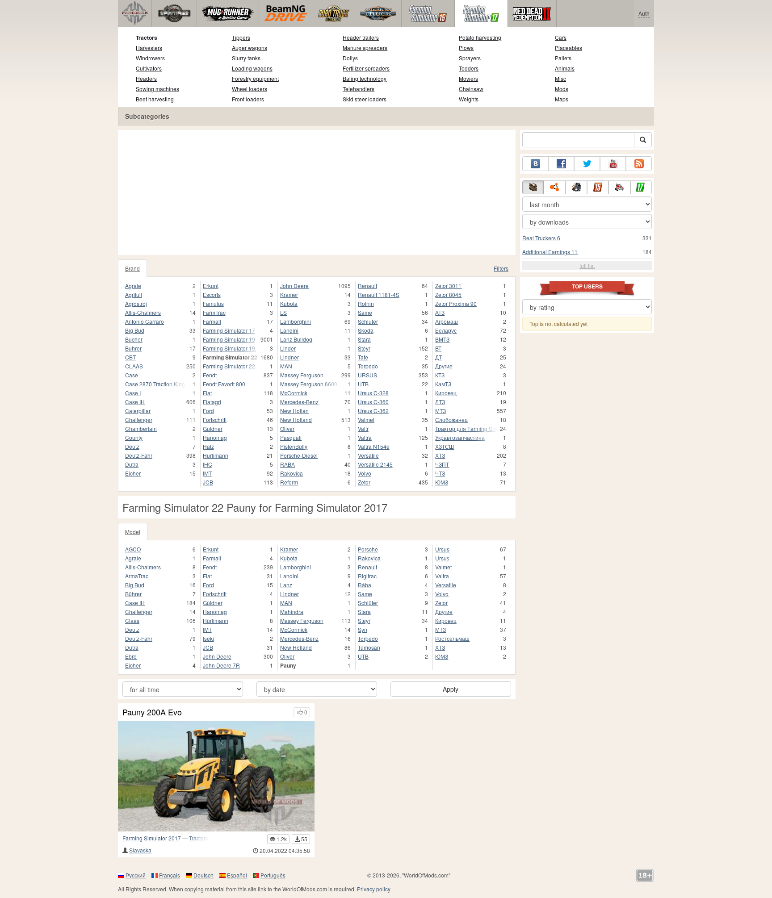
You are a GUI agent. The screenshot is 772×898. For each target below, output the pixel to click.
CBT (130, 357)
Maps (561, 99)
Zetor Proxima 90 (456, 303)
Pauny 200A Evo (152, 712)
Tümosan (369, 647)
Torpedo (368, 366)
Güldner (212, 602)
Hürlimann (215, 620)
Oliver (287, 428)
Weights (468, 99)
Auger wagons (249, 47)
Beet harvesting (155, 99)
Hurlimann (215, 455)
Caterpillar (138, 410)
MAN (286, 366)
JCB (208, 482)
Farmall (212, 321)
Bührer (133, 593)
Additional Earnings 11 (550, 251)
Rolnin (366, 303)
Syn (362, 629)
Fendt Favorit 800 (224, 384)
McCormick (293, 393)
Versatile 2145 (375, 464)
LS (283, 312)
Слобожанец (451, 419)
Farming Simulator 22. (229, 366)
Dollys (350, 58)
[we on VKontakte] (535, 163)
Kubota (289, 303)
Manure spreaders (365, 47)
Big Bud (134, 330)
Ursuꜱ (442, 558)
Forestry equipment (255, 78)
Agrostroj (136, 303)
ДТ (438, 357)
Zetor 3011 (448, 285)
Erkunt (210, 285)
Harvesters (149, 47)
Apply (450, 689)
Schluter (368, 321)
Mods (561, 88)
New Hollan (294, 410)
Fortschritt (215, 419)
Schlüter (368, 602)
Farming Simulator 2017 (151, 838)
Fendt (210, 375)
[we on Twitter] (587, 163)
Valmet (366, 419)
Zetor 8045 (448, 294)
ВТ (438, 348)
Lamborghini (295, 321)
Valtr (363, 428)
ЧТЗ (440, 473)
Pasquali (291, 437)
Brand (132, 268)
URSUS (367, 375)
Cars (560, 37)
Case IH (135, 401)
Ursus (442, 549)
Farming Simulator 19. (229, 348)
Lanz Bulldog (296, 339)
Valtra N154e (374, 446)
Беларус (446, 330)
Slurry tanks (246, 58)
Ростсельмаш (452, 638)
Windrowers (150, 58)
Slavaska (140, 850)
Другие (444, 366)
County (134, 437)
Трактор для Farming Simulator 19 (466, 428)
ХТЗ (440, 455)
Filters (501, 268)
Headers (146, 78)
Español (237, 875)
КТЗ (440, 375)
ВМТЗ (442, 339)
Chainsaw (471, 88)
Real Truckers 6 (541, 238)
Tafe (363, 357)
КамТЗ (443, 384)
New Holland (296, 419)
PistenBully (293, 446)
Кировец (446, 393)
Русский (136, 875)
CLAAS (134, 366)
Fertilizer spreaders (366, 68)
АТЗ (440, 312)
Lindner (289, 357)
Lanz (286, 585)
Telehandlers (358, 88)
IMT (207, 473)
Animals (565, 68)
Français (169, 875)
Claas (132, 620)
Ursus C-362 (373, 410)
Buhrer (133, 348)
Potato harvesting (480, 37)
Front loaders (248, 99)
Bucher (134, 339)
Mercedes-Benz (299, 401)
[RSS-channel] (639, 163)
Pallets (563, 58)
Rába (364, 585)
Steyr (364, 348)
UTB (363, 384)
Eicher (133, 473)
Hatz (208, 446)
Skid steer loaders (364, 99)
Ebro (131, 656)
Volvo (364, 473)
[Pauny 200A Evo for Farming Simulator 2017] (216, 776)
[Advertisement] (317, 192)
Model (132, 531)
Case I (133, 393)
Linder (288, 348)
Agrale (133, 285)
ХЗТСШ (444, 446)
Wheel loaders (249, 88)
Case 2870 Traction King (155, 384)
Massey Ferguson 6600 (308, 384)
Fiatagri (212, 401)
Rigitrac (367, 576)
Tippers (241, 37)
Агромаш (446, 321)
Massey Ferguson (301, 375)
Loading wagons (252, 68)
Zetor (364, 482)
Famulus (213, 303)
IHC (207, 464)
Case (131, 375)
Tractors (146, 37)
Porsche (368, 549)
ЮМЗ (441, 482)
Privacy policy (373, 889)
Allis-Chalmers (143, 312)
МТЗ (440, 410)
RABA (287, 464)
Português (272, 875)
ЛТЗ (440, 401)
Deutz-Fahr (138, 455)
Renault (367, 285)
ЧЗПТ (442, 464)
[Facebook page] (561, 163)
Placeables (568, 47)
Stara (364, 339)
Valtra (365, 437)
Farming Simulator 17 (229, 330)
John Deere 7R (221, 665)
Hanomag (215, 437)
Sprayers (470, 58)
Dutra (131, 464)
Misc (560, 78)
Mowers (468, 78)
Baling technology (364, 78)
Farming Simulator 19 (229, 339)
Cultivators (149, 68)
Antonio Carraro (144, 321)
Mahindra (291, 611)
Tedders (468, 68)
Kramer (289, 294)
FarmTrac (214, 312)
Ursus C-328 (373, 393)
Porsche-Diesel (299, 455)
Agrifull (133, 294)
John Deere (294, 285)
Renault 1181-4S (378, 294)
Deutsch (203, 875)
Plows (466, 47)
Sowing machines (157, 88)
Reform (289, 482)
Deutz (132, 446)
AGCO (133, 549)
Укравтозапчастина (460, 437)
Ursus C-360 (373, 401)
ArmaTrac (136, 576)
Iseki (208, 638)
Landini (289, 330)
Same (365, 312)
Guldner (212, 428)
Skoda (365, 330)
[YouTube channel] (613, 163)
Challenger (138, 419)
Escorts (212, 294)
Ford (208, 410)
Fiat (207, 393)
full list (587, 265)
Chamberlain (141, 428)
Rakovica (291, 473)
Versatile (368, 455)
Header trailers (361, 37)
